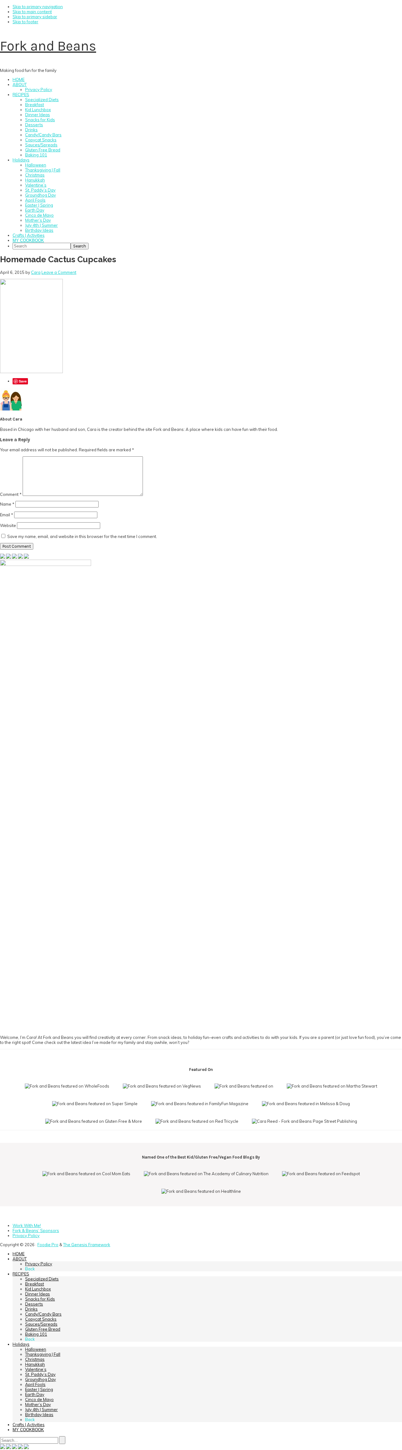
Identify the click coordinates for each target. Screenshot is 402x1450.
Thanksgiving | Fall (42, 1354)
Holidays (21, 1344)
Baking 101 (36, 1334)
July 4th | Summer (41, 1409)
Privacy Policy (38, 1263)
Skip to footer (25, 21)
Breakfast (34, 1283)
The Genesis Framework (86, 1244)
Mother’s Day (38, 1404)
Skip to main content (32, 11)
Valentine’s (35, 1369)
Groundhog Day (40, 1379)
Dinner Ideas (37, 1293)
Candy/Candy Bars (43, 1314)
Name (7, 504)
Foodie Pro (47, 1244)
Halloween (35, 1349)
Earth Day (34, 1394)
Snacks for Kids (40, 1298)
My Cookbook (28, 1429)
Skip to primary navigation (38, 6)
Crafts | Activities (29, 1424)
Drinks (31, 1309)
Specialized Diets (42, 1278)
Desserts (34, 1303)
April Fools (35, 1384)
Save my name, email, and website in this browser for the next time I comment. (82, 536)
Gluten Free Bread (42, 1329)
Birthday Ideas (39, 1414)
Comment (11, 494)
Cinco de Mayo (39, 1399)
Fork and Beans (48, 46)
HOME (18, 1253)
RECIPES (21, 1273)
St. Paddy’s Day (40, 1374)
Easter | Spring (39, 1389)
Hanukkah (35, 1364)
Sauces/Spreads (41, 1324)
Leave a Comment (58, 272)
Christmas (35, 1359)
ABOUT (20, 1258)
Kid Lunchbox (38, 1288)
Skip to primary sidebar (35, 16)
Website (8, 525)
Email (6, 514)
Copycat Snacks (41, 1319)
